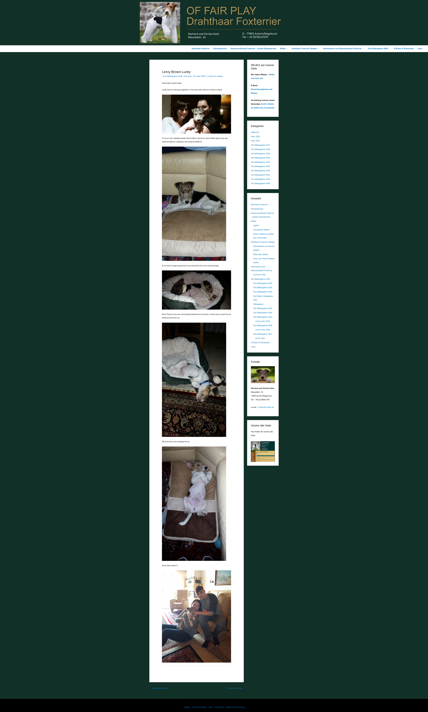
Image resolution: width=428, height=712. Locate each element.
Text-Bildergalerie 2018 (172, 76)
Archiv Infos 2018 (262, 330)
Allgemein (255, 132)
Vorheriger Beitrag (158, 688)
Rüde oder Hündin (260, 254)
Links (253, 347)
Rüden (253, 221)
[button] (287, 48)
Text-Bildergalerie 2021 (260, 162)
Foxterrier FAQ (259, 275)
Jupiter (256, 225)
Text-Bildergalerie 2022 (260, 166)
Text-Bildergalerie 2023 (260, 171)
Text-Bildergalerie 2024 (260, 175)
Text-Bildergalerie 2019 (260, 154)
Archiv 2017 (260, 338)
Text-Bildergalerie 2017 (260, 145)
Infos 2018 (255, 136)
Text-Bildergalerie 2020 (260, 158)
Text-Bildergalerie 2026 (260, 183)
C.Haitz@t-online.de (265, 407)
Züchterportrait (257, 209)
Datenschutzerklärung (235, 707)
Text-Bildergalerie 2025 (260, 179)
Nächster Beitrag (235, 688)
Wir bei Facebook (199, 707)
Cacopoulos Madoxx (261, 230)
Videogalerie (258, 304)
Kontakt (187, 707)
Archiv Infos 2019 (262, 321)
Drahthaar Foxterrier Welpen (263, 242)
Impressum (219, 707)
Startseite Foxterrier (259, 204)
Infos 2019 (255, 141)
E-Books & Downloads (260, 342)
